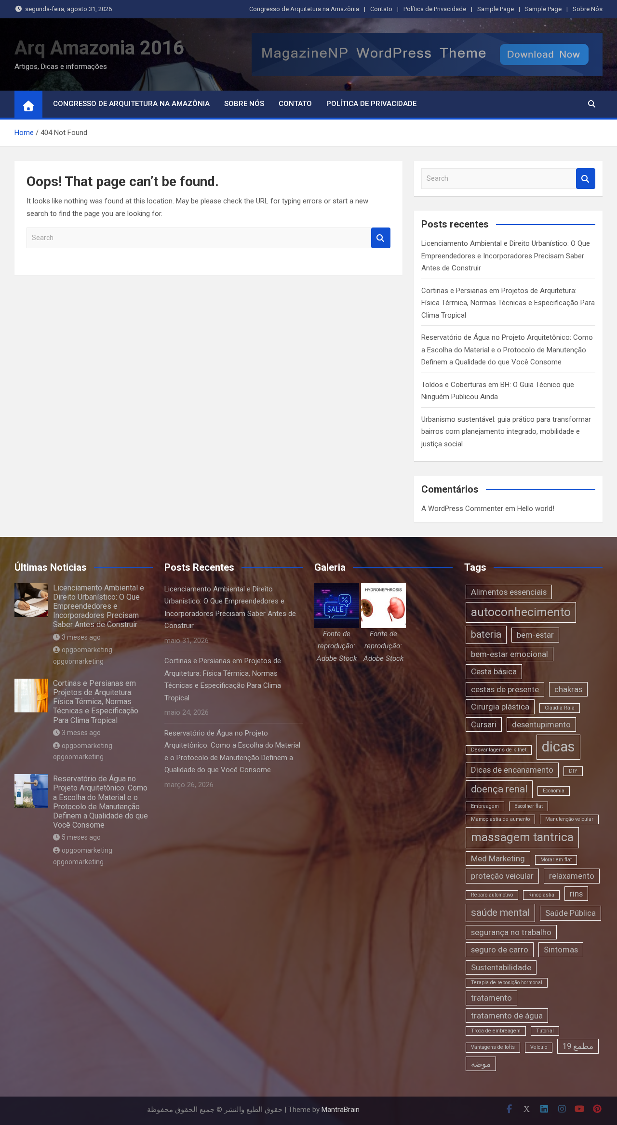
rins (576, 893)
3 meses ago (81, 637)
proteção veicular (502, 876)
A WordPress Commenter (462, 508)
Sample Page (495, 9)
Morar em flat (556, 860)
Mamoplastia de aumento (500, 819)
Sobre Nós (588, 9)
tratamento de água (507, 1015)
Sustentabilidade (501, 967)
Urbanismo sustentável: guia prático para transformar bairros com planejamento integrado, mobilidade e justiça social (506, 431)
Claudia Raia (560, 708)
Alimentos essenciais (509, 592)
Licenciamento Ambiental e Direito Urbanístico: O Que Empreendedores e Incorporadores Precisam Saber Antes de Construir (505, 255)
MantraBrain (341, 1109)
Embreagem (485, 806)
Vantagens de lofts (493, 1047)
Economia (553, 791)
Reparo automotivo (492, 895)
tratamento (491, 998)
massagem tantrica (522, 837)
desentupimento (541, 724)
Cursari (483, 724)
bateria (486, 634)
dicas (558, 746)
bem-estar (535, 635)
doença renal (499, 789)
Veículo (538, 1047)
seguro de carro (499, 949)
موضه (481, 1064)
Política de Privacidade (434, 9)
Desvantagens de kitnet (498, 750)
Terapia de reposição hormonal (506, 982)
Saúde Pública (570, 913)
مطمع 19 (578, 1046)
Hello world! (535, 508)
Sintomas (561, 949)
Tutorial (545, 1031)
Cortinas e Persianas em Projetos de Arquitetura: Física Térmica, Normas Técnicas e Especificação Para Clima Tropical (508, 303)
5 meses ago (81, 837)
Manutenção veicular (569, 819)
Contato (381, 9)
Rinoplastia (541, 895)
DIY (573, 771)
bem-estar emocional (509, 654)
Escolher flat (528, 806)
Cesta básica (494, 671)
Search (380, 238)
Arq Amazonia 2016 (99, 48)
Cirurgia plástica (500, 706)
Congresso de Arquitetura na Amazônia (304, 9)
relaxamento (571, 876)
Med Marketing (498, 858)
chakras (568, 689)
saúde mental (500, 912)
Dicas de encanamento (512, 770)
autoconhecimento (521, 612)
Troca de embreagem (496, 1031)
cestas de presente (505, 689)
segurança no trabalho (511, 932)
